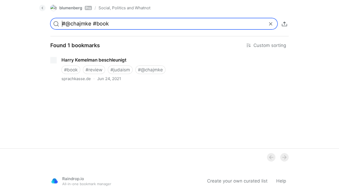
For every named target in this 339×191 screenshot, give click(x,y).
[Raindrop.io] (54, 181)
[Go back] (42, 8)
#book (71, 69)
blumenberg (75, 7)
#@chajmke (150, 69)
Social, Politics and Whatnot (124, 7)
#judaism (120, 69)
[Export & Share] (284, 24)
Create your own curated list (237, 181)
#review (94, 69)
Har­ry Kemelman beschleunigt (77, 55)
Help (281, 181)
